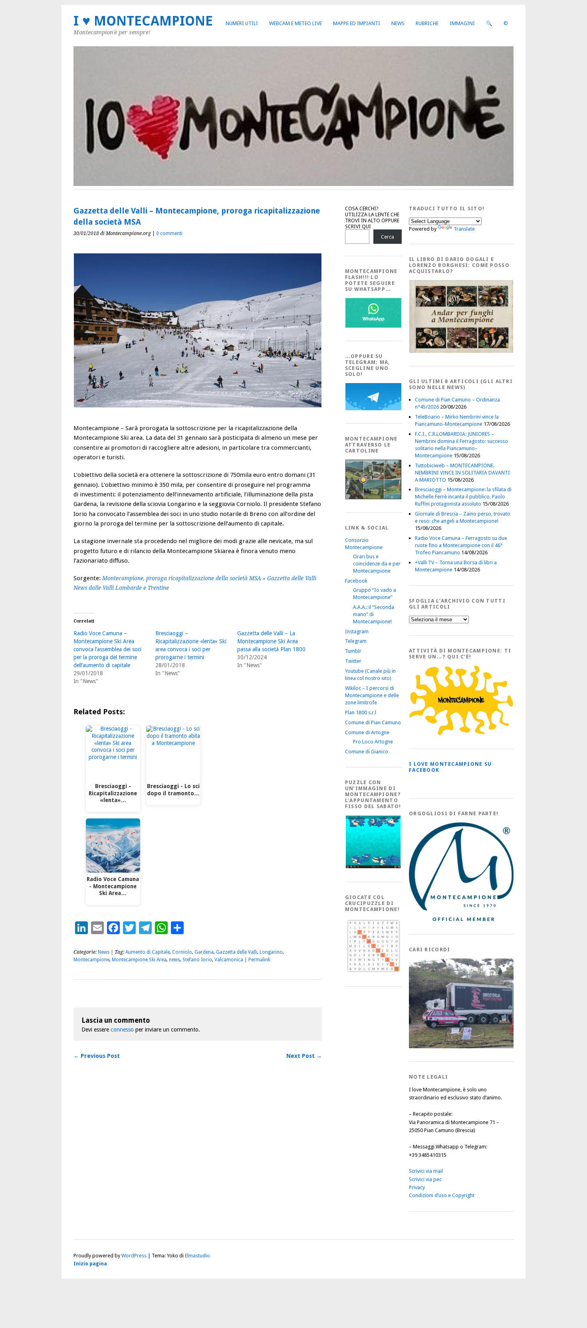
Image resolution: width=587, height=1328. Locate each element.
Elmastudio (197, 1256)
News (398, 23)
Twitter (353, 661)
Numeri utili (242, 23)
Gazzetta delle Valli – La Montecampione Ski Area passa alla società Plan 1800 (271, 641)
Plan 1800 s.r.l (360, 712)
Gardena (204, 952)
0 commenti (169, 233)
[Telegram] (373, 408)
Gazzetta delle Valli (236, 952)
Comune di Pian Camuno (373, 722)
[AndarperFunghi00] (461, 351)
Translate (464, 229)
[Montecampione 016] (489, 1046)
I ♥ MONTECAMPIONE (143, 21)
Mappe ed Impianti (356, 23)
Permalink (259, 959)
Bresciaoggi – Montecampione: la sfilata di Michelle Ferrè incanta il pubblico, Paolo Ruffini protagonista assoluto (463, 496)
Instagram (357, 631)
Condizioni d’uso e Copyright (441, 1195)
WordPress (134, 1256)
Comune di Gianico (366, 752)
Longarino (271, 952)
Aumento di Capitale (147, 952)
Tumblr (353, 651)
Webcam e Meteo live (295, 23)
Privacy (417, 1187)
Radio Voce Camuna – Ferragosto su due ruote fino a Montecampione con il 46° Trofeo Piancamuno (461, 545)
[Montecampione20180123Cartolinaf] (373, 497)
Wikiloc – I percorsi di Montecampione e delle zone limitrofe (372, 695)
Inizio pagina (90, 1264)
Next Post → (304, 1056)
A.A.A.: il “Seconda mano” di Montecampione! (373, 614)
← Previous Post (96, 1056)
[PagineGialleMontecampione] (461, 734)
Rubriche (427, 23)
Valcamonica (228, 959)
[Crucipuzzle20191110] (373, 971)
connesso (122, 1029)
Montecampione (91, 959)
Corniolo (182, 952)
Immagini (462, 23)
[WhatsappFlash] (373, 326)
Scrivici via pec (425, 1179)
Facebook (356, 581)
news (174, 959)
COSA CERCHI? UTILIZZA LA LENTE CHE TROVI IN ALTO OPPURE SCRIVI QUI (372, 217)
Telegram (356, 641)
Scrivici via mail (426, 1171)
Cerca (387, 237)
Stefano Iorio (197, 959)
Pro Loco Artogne (373, 742)
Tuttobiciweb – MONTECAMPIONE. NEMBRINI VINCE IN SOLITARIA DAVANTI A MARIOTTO (462, 472)
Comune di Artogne (367, 732)
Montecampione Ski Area (139, 959)
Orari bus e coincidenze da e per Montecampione (377, 563)
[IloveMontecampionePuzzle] (373, 867)
